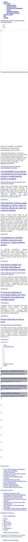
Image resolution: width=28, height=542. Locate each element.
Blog (12, 374)
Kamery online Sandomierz (11, 485)
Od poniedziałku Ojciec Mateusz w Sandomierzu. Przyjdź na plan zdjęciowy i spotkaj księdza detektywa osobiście (14, 175)
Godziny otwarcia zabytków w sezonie (14, 473)
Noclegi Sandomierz (9, 472)
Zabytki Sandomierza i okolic (12, 479)
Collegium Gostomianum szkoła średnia (14, 378)
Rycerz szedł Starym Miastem (10, 393)
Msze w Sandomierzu (10, 482)
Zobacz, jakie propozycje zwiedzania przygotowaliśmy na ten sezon (10, 167)
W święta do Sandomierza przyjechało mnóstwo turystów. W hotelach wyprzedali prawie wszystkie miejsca (13, 296)
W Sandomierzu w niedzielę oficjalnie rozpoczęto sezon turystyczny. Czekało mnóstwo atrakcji (13, 241)
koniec (5, 365)
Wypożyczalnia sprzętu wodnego (13, 487)
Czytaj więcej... (4, 199)
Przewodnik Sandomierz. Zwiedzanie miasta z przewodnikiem (14, 469)
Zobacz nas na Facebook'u (11, 532)
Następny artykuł (8, 364)
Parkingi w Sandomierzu (10, 484)
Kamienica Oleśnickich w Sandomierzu (13, 386)
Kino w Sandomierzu (9, 516)
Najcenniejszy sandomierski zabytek (12, 371)
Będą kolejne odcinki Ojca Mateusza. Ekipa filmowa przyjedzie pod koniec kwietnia (13, 267)
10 (4, 362)
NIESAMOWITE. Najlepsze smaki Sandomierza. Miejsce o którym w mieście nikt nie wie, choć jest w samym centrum (14, 206)
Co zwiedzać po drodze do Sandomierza (15, 481)
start (5, 345)
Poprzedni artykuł (9, 346)
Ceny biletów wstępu (9, 475)
